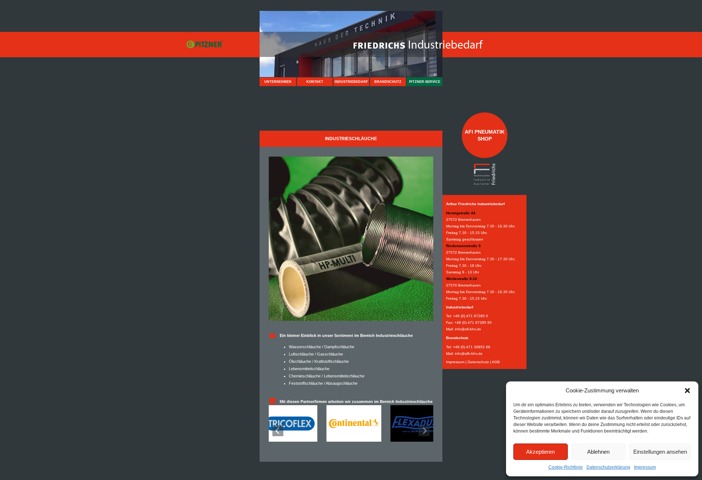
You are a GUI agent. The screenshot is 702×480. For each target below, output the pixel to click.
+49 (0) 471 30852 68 (471, 347)
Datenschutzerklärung (608, 467)
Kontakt (314, 82)
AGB (496, 362)
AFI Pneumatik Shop (485, 135)
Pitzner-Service (424, 82)
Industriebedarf (351, 82)
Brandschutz (387, 82)
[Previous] (277, 430)
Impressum (645, 467)
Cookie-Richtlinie (565, 467)
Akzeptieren (540, 452)
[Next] (424, 430)
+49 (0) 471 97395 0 (470, 316)
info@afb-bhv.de (469, 354)
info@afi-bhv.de (468, 329)
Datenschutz (478, 362)
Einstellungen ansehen (660, 452)
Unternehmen (277, 82)
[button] (687, 390)
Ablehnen (598, 452)
